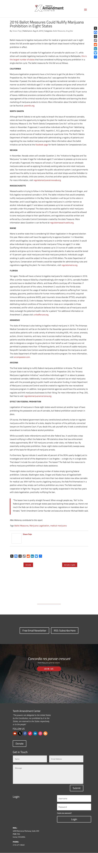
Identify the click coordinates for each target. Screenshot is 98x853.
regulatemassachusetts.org (62, 222)
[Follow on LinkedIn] (35, 733)
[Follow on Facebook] (25, 733)
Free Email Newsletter (34, 630)
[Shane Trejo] (16, 541)
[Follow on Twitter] (20, 733)
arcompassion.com (22, 357)
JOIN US (49, 668)
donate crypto (69, 564)
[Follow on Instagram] (40, 733)
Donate (19, 743)
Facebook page (41, 144)
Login (74, 819)
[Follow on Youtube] (15, 733)
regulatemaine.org (69, 265)
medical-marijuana (58, 525)
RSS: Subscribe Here (65, 630)
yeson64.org (29, 105)
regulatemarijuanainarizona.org (37, 396)
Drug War (69, 31)
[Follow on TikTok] (30, 733)
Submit (77, 788)
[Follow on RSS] (45, 733)
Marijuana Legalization (39, 525)
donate (28, 564)
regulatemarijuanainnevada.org (47, 180)
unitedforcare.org (40, 314)
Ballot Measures (59, 31)
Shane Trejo (17, 31)
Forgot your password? (64, 813)
